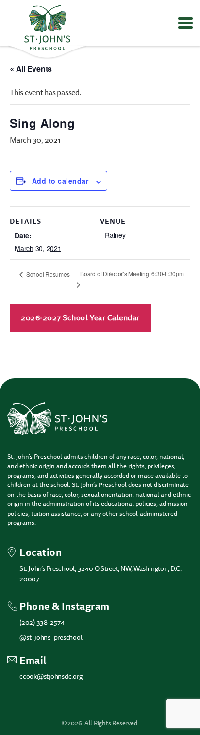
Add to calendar (60, 180)
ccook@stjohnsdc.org (50, 676)
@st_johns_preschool (50, 638)
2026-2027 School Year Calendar (80, 318)
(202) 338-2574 (42, 623)
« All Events (31, 68)
